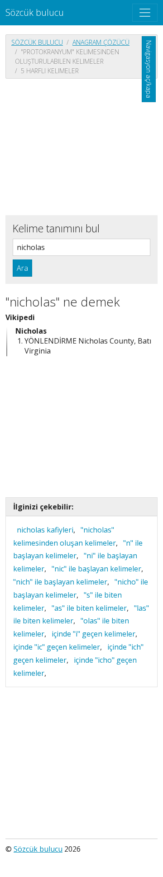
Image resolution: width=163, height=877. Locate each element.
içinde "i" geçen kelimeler (93, 634)
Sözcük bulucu (34, 12)
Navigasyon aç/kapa (148, 69)
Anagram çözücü (100, 42)
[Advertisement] (81, 146)
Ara (22, 268)
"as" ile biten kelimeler (89, 608)
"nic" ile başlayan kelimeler (96, 569)
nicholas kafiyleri (45, 530)
